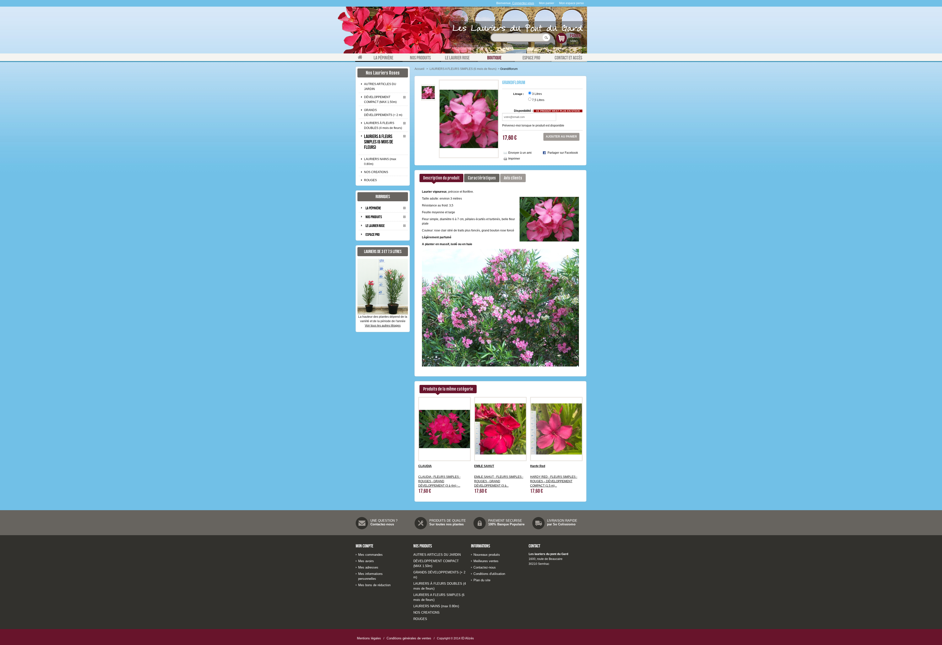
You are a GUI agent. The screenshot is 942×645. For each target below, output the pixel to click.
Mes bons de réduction (374, 585)
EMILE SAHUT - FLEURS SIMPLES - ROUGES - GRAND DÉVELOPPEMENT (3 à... (498, 481)
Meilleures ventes (485, 561)
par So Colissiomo (561, 524)
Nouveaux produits (486, 554)
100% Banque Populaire (506, 524)
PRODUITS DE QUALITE (447, 520)
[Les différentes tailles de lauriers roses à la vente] (382, 286)
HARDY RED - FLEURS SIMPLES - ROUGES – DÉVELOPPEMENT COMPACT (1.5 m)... (553, 481)
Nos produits (374, 217)
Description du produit (441, 178)
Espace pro (372, 234)
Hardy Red (537, 466)
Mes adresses (368, 567)
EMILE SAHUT (484, 466)
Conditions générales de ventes (409, 638)
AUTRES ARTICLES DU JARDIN (380, 86)
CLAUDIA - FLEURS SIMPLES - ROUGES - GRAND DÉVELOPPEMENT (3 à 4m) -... (439, 481)
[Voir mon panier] (562, 41)
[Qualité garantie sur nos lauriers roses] (420, 523)
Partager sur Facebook (563, 152)
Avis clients (513, 178)
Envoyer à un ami (520, 152)
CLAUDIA (425, 466)
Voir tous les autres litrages (383, 325)
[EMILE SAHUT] (500, 428)
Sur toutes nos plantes (446, 524)
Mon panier (546, 3)
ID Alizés (467, 638)
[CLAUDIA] (444, 428)
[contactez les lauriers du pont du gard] (362, 523)
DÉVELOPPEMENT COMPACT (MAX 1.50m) (380, 99)
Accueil (419, 69)
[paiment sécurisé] (480, 523)
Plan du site (481, 580)
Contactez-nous (382, 524)
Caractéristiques (482, 178)
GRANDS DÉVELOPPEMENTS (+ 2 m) (383, 112)
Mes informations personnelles (370, 576)
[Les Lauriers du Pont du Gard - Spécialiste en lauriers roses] (471, 30)
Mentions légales (369, 638)
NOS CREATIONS (376, 172)
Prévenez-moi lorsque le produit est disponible (533, 125)
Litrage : (519, 93)
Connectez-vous (523, 3)
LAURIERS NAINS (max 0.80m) (380, 161)
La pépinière (373, 208)
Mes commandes (370, 554)
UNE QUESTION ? (383, 520)
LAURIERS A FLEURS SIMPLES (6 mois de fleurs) (378, 142)
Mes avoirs (366, 561)
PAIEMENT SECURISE (505, 520)
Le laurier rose (375, 226)
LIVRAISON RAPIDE (562, 520)
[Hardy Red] (556, 428)
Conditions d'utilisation (489, 574)
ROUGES (370, 180)
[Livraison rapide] (538, 523)
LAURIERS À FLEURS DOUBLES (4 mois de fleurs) (383, 125)
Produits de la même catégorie (448, 389)
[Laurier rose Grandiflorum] (428, 92)
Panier (575, 35)
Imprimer (514, 158)
